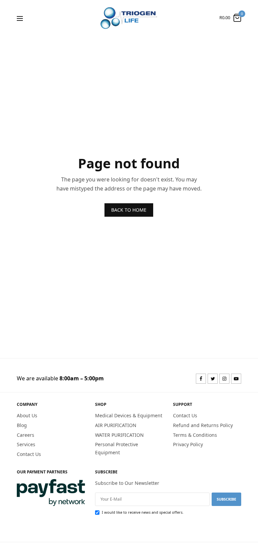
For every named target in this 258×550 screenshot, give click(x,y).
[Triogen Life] (129, 18)
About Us (27, 415)
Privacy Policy (188, 444)
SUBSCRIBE (226, 498)
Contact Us (29, 454)
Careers (25, 434)
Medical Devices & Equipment (128, 415)
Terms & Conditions (195, 434)
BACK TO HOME (128, 210)
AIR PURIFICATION (115, 425)
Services (26, 444)
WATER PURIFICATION (119, 434)
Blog (22, 425)
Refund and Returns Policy (203, 425)
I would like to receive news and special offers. (142, 511)
